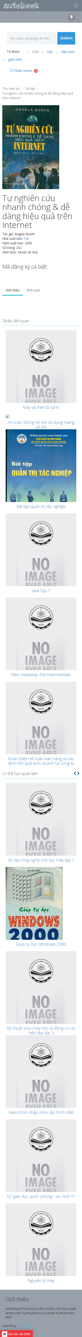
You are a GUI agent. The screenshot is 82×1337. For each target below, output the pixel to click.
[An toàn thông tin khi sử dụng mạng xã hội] (41, 416)
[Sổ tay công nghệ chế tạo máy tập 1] (41, 832)
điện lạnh (68, 52)
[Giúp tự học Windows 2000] (41, 908)
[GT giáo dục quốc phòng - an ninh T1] (41, 1169)
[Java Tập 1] (41, 563)
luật (50, 52)
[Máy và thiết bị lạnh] (41, 380)
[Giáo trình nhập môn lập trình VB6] (41, 1085)
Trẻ (26, 238)
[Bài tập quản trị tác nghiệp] (41, 477)
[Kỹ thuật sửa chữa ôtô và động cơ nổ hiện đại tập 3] (41, 1000)
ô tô (35, 52)
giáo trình (15, 59)
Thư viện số (10, 88)
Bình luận (33, 290)
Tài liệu (30, 88)
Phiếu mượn (24, 70)
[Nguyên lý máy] (41, 1253)
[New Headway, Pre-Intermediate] (41, 647)
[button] (74, 773)
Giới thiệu (13, 290)
